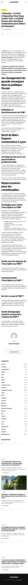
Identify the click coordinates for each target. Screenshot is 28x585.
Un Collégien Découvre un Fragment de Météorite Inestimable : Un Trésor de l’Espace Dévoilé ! (13, 528)
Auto (2, 374)
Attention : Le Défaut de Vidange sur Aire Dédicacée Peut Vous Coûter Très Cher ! (13, 496)
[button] (2, 2)
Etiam (2, 395)
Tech (2, 421)
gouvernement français (13, 255)
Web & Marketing (5, 434)
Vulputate (3, 431)
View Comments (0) (14, 351)
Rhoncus (3, 411)
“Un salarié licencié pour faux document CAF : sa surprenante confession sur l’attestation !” (11, 463)
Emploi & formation (5, 385)
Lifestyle (3, 400)
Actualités (3, 366)
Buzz (2, 377)
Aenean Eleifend (5, 369)
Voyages (3, 429)
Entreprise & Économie (6, 390)
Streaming (3, 418)
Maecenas (3, 403)
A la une (3, 364)
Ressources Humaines (6, 408)
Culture (3, 379)
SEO (2, 413)
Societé (3, 416)
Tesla (2, 423)
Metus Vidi (3, 405)
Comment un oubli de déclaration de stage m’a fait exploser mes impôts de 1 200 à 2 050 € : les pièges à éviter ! (13, 561)
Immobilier (3, 398)
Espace (3, 392)
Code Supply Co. (19, 579)
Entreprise (4, 387)
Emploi (2, 382)
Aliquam (3, 372)
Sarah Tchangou (14, 343)
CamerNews (14, 2)
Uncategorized (4, 426)
